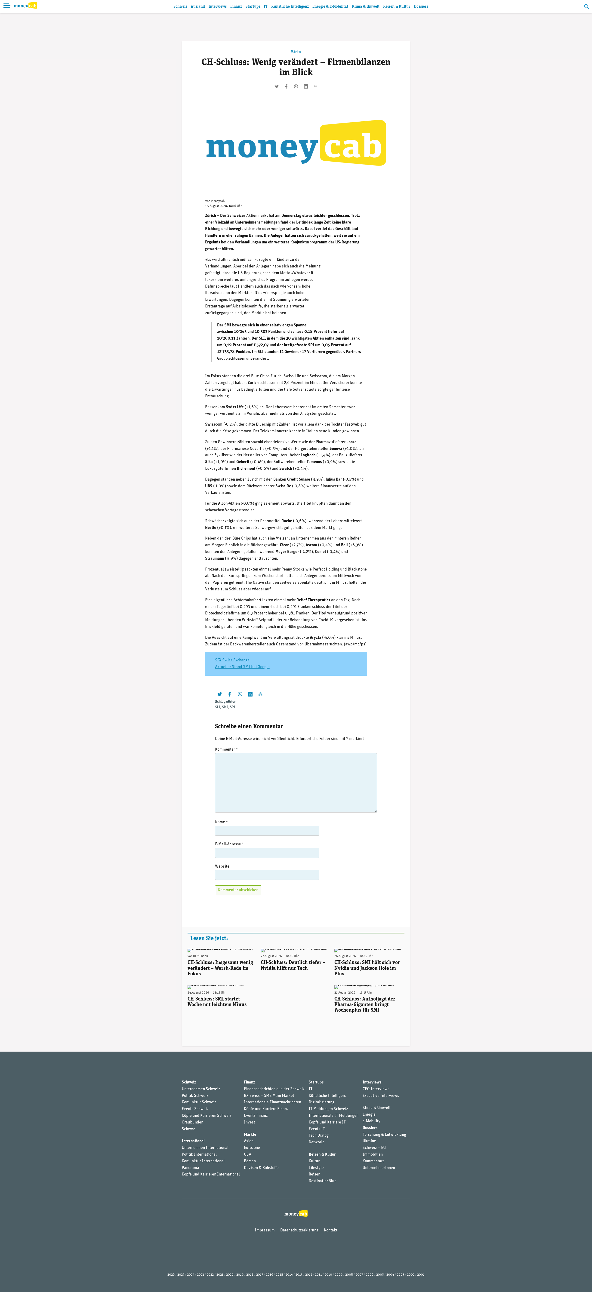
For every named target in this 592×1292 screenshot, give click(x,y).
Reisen (314, 1174)
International (193, 1141)
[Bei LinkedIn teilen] (305, 86)
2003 (400, 1275)
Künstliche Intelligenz (290, 7)
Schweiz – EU (374, 1148)
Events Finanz (256, 1116)
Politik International (199, 1155)
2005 (380, 1275)
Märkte (296, 52)
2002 (410, 1275)
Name (221, 822)
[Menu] (7, 6)
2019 (240, 1275)
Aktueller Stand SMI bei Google (242, 667)
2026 (171, 1275)
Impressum (265, 1230)
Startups (253, 7)
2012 (308, 1275)
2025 (180, 1275)
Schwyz (188, 1129)
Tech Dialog (319, 1136)
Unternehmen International (205, 1148)
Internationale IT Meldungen (333, 1116)
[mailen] (315, 86)
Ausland (198, 7)
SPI (232, 707)
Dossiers (421, 7)
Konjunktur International (203, 1161)
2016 (269, 1275)
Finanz (236, 7)
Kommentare (374, 1161)
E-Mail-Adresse (229, 844)
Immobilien (373, 1155)
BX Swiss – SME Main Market (269, 1096)
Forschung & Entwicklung (384, 1135)
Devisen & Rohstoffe (261, 1168)
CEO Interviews (376, 1089)
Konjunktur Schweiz (199, 1102)
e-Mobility (371, 1121)
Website (222, 867)
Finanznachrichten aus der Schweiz (274, 1089)
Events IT (317, 1129)
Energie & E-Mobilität (330, 7)
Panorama (190, 1168)
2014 (289, 1275)
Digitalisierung (321, 1102)
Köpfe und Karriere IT (327, 1122)
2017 (259, 1275)
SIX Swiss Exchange (232, 660)
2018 (249, 1275)
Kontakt (330, 1230)
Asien (248, 1141)
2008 (349, 1275)
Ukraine (369, 1141)
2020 (230, 1275)
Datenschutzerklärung (299, 1230)
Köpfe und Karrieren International (211, 1174)
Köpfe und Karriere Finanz (266, 1109)
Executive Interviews (381, 1096)
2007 (359, 1275)
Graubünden (192, 1122)
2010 (328, 1275)
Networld (317, 1142)
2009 (338, 1275)
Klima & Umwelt (365, 7)
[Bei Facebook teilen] (286, 86)
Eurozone (252, 1148)
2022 (210, 1275)
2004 (390, 1275)
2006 (369, 1275)
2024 (190, 1275)
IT (266, 7)
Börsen (250, 1161)
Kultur (314, 1161)
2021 (219, 1275)
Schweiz (180, 7)
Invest (249, 1122)
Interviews (218, 7)
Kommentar (226, 750)
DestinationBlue (322, 1181)
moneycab (218, 201)
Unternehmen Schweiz (201, 1089)
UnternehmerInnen (379, 1168)
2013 (299, 1275)
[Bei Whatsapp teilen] (296, 86)
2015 (279, 1275)
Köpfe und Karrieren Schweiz (206, 1116)
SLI (217, 707)
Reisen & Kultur (396, 7)
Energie (369, 1115)
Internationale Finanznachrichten (272, 1102)
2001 (421, 1275)
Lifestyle (316, 1168)
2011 (318, 1275)
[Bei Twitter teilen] (276, 86)
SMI (225, 707)
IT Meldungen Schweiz (328, 1109)
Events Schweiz (195, 1109)
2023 (200, 1275)
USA (247, 1155)
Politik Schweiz (195, 1096)
